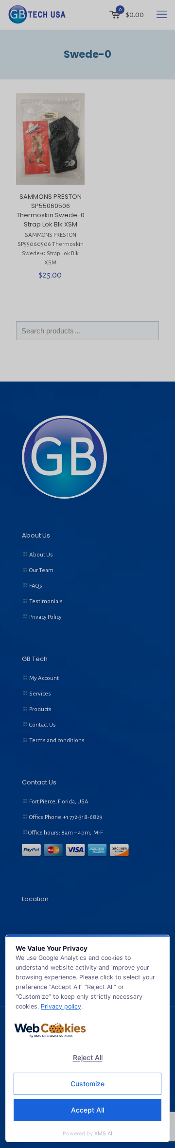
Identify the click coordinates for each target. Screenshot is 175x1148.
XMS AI (103, 1133)
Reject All (88, 1057)
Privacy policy (61, 1006)
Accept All (87, 1110)
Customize (87, 1083)
